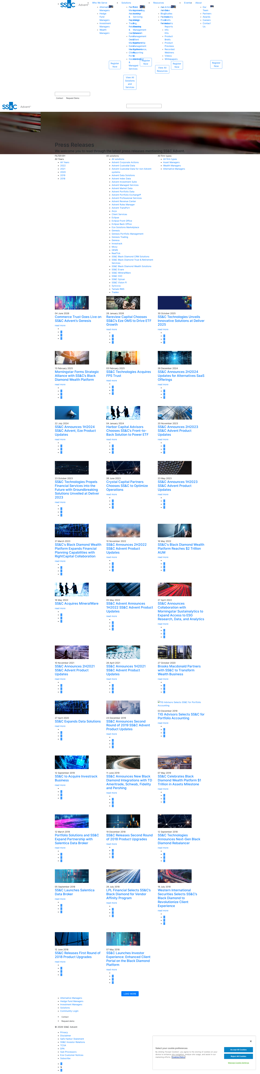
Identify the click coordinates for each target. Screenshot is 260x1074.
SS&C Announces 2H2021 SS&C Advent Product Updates (75, 670)
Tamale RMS (118, 289)
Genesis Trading (120, 237)
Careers (207, 20)
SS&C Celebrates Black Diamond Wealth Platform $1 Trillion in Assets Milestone (179, 780)
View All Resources (162, 69)
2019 (62, 175)
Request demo (67, 1021)
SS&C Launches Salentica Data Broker (75, 892)
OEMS (115, 250)
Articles (169, 7)
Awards (206, 16)
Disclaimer (65, 1035)
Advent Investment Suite (124, 181)
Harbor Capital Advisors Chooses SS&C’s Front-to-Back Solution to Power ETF (127, 431)
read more (60, 325)
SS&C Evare (118, 269)
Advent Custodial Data (123, 165)
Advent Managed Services (125, 185)
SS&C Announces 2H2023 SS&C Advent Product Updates (178, 431)
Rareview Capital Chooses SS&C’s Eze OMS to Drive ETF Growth (128, 321)
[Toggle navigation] (256, 106)
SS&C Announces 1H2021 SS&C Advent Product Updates (126, 670)
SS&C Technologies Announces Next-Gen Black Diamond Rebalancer (179, 839)
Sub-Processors (68, 1051)
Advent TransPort (121, 207)
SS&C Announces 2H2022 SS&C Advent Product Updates (126, 548)
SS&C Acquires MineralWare (76, 603)
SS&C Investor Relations (72, 1042)
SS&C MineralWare (121, 272)
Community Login (69, 1011)
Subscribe (65, 1058)
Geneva (115, 240)
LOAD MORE (130, 993)
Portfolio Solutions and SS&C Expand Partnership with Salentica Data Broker (77, 839)
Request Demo (72, 98)
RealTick (116, 253)
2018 (62, 178)
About (198, 2)
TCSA (63, 1045)
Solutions (126, 2)
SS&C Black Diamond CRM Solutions (130, 256)
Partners (207, 13)
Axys (114, 211)
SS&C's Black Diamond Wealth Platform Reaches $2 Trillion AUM (181, 548)
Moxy (114, 246)
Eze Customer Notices (71, 1055)
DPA (62, 1048)
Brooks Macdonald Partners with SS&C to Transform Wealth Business (179, 670)
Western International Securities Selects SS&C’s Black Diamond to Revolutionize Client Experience (177, 898)
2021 (62, 168)
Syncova (116, 285)
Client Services (119, 214)
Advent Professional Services (127, 198)
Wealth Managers (172, 165)
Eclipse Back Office (122, 224)
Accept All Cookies (238, 1050)
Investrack (117, 243)
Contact (59, 98)
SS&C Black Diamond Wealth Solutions (131, 266)
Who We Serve (99, 2)
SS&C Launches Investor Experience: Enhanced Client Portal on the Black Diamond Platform (128, 959)
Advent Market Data (122, 188)
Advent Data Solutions (123, 175)
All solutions (118, 159)
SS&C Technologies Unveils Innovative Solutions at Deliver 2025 (181, 321)
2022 (63, 165)
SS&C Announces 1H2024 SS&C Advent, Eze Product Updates (75, 431)
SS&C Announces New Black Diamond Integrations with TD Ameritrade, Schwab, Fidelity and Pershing (129, 782)
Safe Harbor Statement (72, 1038)
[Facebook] (61, 1063)
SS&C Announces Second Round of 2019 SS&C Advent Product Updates (128, 725)
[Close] (251, 1041)
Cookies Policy (178, 1057)
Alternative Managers (174, 168)
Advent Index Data (121, 178)
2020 (63, 172)
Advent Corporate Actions (125, 162)
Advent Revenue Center (124, 201)
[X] (61, 1067)
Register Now (115, 65)
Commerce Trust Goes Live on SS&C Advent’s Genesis (78, 319)
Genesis (116, 230)
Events (187, 2)
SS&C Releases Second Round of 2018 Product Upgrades (129, 837)
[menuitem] (75, 45)
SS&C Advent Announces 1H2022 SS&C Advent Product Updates (129, 607)
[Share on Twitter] (61, 332)
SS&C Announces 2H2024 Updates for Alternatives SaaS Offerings (181, 376)
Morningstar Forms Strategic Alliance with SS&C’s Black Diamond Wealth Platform (77, 376)
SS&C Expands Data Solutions (78, 721)
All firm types (170, 159)
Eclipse (115, 217)
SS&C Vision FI (119, 282)
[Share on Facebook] (61, 338)
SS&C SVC (117, 276)
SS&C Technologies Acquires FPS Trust (128, 374)
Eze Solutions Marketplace (125, 227)
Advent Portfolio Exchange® (126, 194)
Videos (168, 55)
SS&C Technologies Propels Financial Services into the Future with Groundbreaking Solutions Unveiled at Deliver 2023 (77, 489)
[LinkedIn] (61, 1070)
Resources (158, 2)
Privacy (64, 1032)
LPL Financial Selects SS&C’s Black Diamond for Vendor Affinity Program (128, 894)
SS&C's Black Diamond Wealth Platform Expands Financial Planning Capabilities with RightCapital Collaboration (78, 550)
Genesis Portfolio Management (127, 233)
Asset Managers (171, 162)
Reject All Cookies (238, 1056)
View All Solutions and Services (130, 82)
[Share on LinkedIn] (61, 335)
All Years (64, 162)
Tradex (115, 292)
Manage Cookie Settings (238, 1063)
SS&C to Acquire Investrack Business (76, 778)
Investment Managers (71, 1004)
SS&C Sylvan (118, 279)
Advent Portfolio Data (123, 191)
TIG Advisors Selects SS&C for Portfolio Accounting (181, 716)
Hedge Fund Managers (71, 1001)
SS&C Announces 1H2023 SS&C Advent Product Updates (178, 486)
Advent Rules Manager (123, 204)
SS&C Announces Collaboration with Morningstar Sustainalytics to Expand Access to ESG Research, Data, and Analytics (181, 611)
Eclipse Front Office (122, 220)
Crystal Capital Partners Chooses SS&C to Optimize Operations (127, 486)
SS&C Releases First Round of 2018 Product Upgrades (77, 955)
